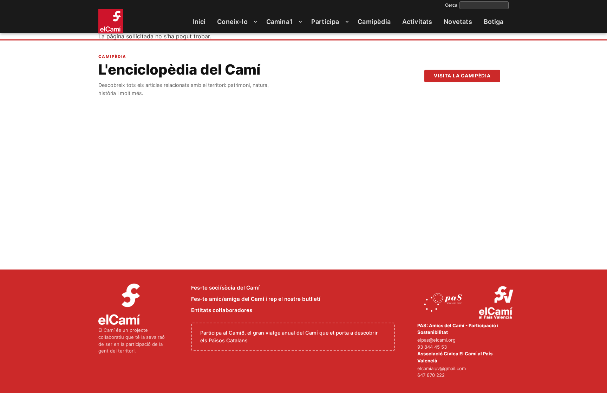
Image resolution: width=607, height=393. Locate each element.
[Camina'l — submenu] (300, 22)
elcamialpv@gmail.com (441, 368)
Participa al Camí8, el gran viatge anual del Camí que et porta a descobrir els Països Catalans (289, 336)
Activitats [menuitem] (417, 21)
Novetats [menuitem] (458, 21)
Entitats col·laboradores (221, 310)
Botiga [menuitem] (494, 21)
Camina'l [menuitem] (279, 21)
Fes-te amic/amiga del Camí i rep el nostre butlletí (255, 299)
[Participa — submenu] (347, 22)
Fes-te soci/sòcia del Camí (225, 287)
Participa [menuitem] (325, 21)
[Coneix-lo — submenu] (255, 22)
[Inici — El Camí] (110, 21)
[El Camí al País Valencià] (497, 303)
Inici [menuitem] (199, 21)
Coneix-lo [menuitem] (232, 21)
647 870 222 (431, 375)
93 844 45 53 (432, 347)
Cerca (451, 5)
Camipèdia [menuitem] (374, 21)
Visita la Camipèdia (462, 75)
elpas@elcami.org (436, 340)
